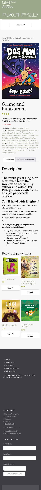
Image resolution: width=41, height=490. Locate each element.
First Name (7, 444)
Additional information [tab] (25, 159)
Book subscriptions (12, 368)
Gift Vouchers (10, 371)
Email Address (8, 464)
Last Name (7, 454)
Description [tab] (9, 159)
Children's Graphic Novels (16, 38)
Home (4, 38)
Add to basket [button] (11, 288)
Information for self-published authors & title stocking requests (19, 376)
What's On (9, 365)
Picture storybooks (9, 153)
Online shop (9, 362)
